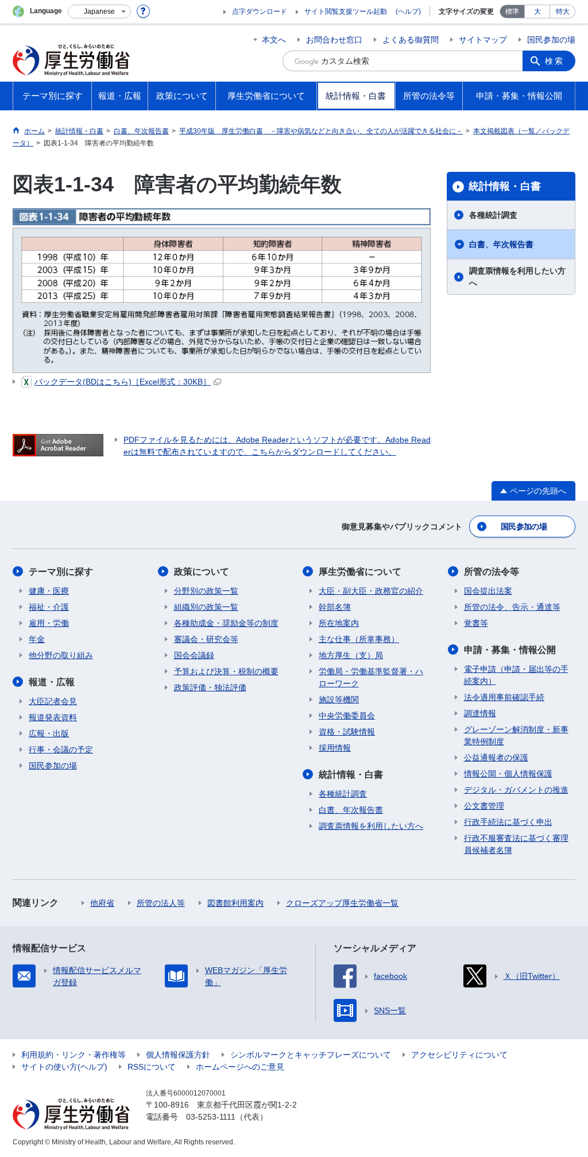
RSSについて (151, 1066)
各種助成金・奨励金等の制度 (226, 623)
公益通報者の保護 (496, 757)
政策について (201, 571)
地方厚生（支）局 (351, 655)
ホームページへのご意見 (240, 1066)
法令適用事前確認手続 (504, 697)
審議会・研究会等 (206, 639)
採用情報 (335, 747)
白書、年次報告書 (501, 244)
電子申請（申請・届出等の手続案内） (516, 675)
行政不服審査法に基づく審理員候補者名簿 (516, 844)
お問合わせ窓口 (334, 40)
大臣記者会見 (53, 701)
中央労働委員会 (347, 715)
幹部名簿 (335, 607)
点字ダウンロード (259, 11)
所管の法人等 (161, 903)
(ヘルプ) (408, 11)
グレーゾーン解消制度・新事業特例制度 (516, 735)
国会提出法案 (488, 590)
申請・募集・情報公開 (510, 650)
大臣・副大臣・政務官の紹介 (371, 590)
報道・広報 (52, 682)
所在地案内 (339, 623)
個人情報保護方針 (178, 1054)
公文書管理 (484, 805)
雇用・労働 (49, 623)
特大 (563, 11)
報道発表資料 (53, 717)
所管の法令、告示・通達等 (512, 607)
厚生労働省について (360, 571)
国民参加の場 (551, 40)
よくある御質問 (410, 40)
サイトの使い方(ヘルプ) (64, 1066)
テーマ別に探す (61, 571)
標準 (512, 11)
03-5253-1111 (210, 1116)
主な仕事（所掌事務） (359, 639)
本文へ (274, 40)
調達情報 (480, 713)
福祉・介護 (49, 607)
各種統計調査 (493, 215)
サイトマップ (483, 40)
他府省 (102, 903)
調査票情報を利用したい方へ (517, 276)
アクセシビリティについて (459, 1054)
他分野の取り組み (61, 655)
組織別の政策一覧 (206, 607)
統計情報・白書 (505, 186)
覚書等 (476, 623)
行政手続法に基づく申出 (508, 822)
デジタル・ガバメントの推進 (516, 789)
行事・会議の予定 (61, 749)
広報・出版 (49, 733)
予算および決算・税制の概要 (226, 671)
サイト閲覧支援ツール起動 (345, 11)
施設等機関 (339, 699)
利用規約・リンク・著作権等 (73, 1054)
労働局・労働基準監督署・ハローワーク (371, 677)
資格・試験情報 (347, 731)
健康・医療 (49, 590)
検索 (554, 61)
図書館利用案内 (235, 903)
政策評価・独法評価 (210, 687)
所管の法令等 (491, 571)
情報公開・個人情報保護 (508, 773)
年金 (37, 639)
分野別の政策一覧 (206, 590)
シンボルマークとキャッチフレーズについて (310, 1054)
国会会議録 (194, 655)
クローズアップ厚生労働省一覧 (342, 903)
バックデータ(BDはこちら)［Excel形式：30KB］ (122, 381)
